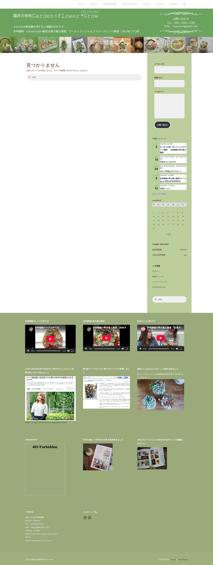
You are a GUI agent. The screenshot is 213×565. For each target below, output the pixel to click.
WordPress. (183, 559)
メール (159, 64)
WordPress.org (158, 287)
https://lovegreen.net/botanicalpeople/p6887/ (46, 422)
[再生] (28, 351)
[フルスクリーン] (72, 351)
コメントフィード (159, 282)
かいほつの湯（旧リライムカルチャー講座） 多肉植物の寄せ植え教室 (173, 150)
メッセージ (159, 91)
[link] (184, 4)
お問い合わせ (162, 125)
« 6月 (168, 234)
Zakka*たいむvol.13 (168, 161)
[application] (50, 339)
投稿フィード (157, 276)
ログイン (156, 271)
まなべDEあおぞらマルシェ (171, 171)
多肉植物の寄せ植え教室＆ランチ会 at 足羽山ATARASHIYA (173, 179)
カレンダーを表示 (159, 193)
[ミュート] (68, 351)
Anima (173, 559)
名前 (158, 78)
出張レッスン (165, 188)
